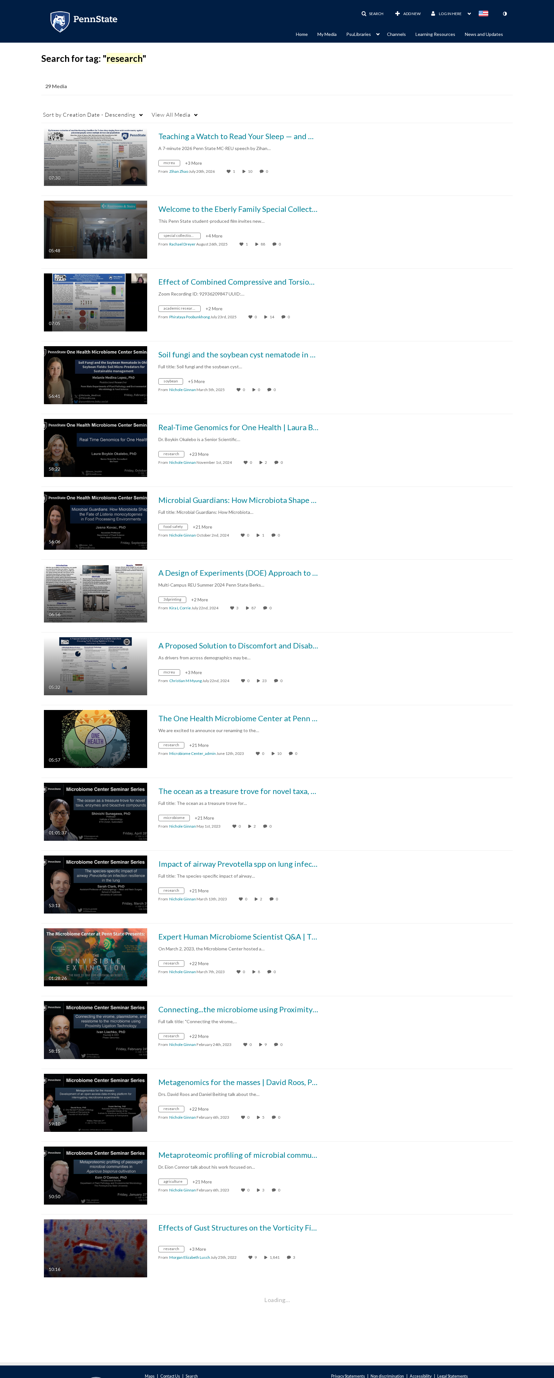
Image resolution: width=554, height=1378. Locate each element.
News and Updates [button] (484, 34)
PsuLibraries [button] (358, 34)
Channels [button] (396, 34)
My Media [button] (327, 34)
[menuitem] (306, 33)
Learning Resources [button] (435, 34)
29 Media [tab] (56, 86)
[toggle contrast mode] (505, 14)
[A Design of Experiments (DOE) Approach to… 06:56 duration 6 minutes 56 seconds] (95, 593)
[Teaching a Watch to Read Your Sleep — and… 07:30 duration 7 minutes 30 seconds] (95, 156)
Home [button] (302, 34)
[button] (372, 14)
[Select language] (484, 14)
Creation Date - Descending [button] (89, 114)
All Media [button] (171, 114)
